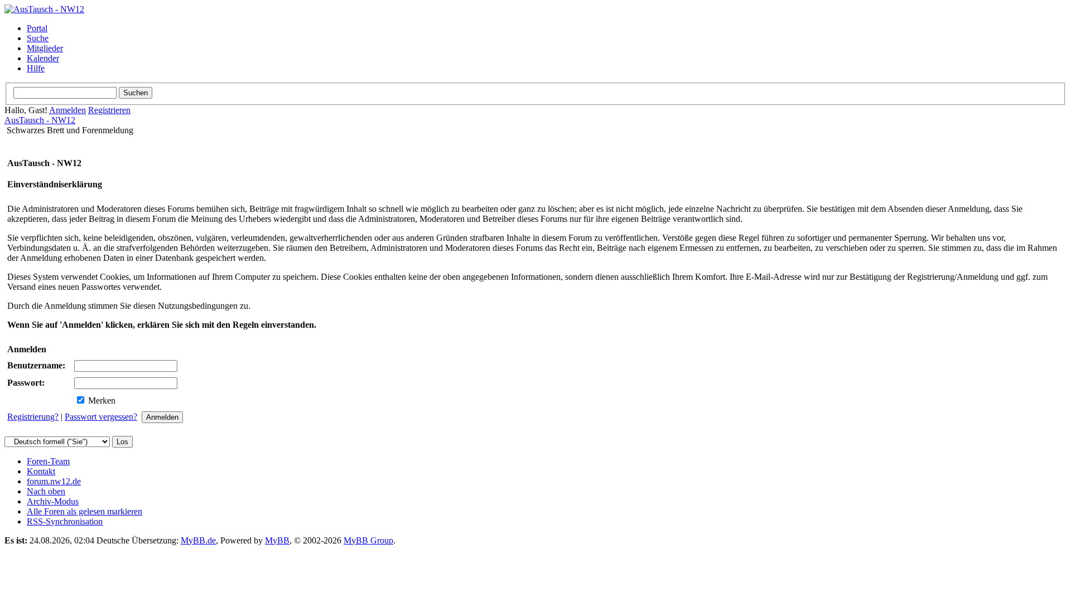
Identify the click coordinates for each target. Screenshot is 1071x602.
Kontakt (41, 471)
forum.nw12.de (54, 481)
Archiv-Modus (53, 501)
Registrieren (109, 110)
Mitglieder (45, 48)
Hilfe (36, 68)
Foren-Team (48, 461)
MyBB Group (368, 540)
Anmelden (67, 110)
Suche (38, 38)
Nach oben (46, 491)
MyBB (277, 540)
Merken (100, 400)
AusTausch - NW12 (39, 120)
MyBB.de (198, 540)
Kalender (43, 58)
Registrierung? (33, 416)
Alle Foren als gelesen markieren (84, 511)
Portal (37, 28)
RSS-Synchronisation (65, 521)
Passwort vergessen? (101, 416)
